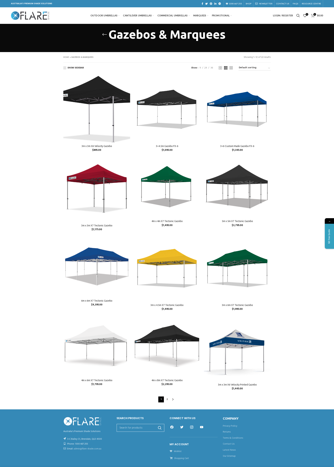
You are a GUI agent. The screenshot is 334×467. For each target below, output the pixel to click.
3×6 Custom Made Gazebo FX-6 (237, 146)
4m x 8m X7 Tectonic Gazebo (167, 380)
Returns (227, 432)
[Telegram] (219, 3)
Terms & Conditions (233, 438)
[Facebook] (202, 3)
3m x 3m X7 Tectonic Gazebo (96, 225)
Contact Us (228, 444)
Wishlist (177, 451)
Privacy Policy (230, 426)
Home (66, 57)
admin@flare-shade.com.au (87, 449)
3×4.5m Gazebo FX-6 (167, 146)
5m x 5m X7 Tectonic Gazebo (237, 221)
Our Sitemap (229, 456)
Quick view (127, 89)
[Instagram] (192, 427)
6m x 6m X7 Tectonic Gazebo (96, 300)
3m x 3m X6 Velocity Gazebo (97, 146)
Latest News (229, 450)
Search (159, 428)
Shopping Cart (181, 458)
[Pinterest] (211, 3)
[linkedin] (215, 3)
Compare (127, 81)
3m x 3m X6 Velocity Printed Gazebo (237, 384)
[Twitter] (206, 3)
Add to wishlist (127, 97)
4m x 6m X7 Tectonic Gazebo (96, 380)
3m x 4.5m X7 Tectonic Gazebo (167, 305)
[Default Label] (202, 427)
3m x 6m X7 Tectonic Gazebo (237, 305)
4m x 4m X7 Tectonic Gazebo (167, 221)
